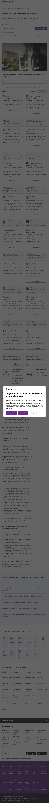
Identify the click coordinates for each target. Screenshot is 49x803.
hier (41, 405)
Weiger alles (23, 413)
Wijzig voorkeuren (35, 413)
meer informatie (29, 406)
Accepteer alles (11, 413)
